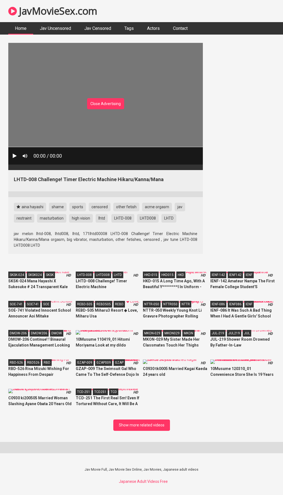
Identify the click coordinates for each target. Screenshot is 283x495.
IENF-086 (218, 304)
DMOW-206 (18, 333)
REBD (119, 304)
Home (21, 28)
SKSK (50, 275)
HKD (181, 275)
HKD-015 (150, 275)
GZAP (119, 362)
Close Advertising (105, 103)
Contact (180, 28)
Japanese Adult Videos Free (143, 481)
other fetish (126, 207)
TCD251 (100, 392)
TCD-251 (83, 392)
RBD (47, 362)
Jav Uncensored (55, 28)
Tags (129, 28)
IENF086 (235, 304)
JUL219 (234, 333)
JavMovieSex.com (57, 11)
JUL (247, 333)
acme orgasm (157, 207)
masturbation (52, 218)
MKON (188, 333)
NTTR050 (170, 304)
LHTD (169, 218)
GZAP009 (103, 362)
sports (77, 207)
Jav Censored (97, 28)
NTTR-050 (151, 304)
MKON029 (172, 333)
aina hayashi (32, 207)
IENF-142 (218, 275)
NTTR (186, 304)
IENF (249, 275)
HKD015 (167, 275)
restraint (24, 218)
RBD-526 (16, 362)
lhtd (101, 218)
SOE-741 (16, 304)
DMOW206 (39, 333)
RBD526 (33, 362)
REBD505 (103, 304)
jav (179, 207)
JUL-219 (218, 333)
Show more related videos (141, 425)
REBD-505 (84, 304)
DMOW (56, 333)
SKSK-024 (17, 275)
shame (58, 207)
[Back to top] (264, 478)
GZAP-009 (84, 362)
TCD (114, 392)
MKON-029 (152, 333)
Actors (153, 28)
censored (99, 207)
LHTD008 (148, 218)
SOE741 (33, 304)
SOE (46, 304)
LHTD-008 (123, 218)
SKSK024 (35, 275)
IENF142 (235, 275)
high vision (81, 218)
